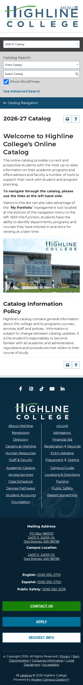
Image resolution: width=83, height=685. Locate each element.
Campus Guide (62, 468)
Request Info (41, 637)
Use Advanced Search (21, 91)
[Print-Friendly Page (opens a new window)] (67, 119)
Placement (54, 460)
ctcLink (62, 426)
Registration (53, 446)
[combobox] (41, 44)
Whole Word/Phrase (25, 81)
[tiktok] (41, 389)
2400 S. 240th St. (41, 538)
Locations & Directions (62, 475)
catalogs (26, 675)
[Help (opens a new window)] (75, 119)
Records (74, 446)
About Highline (20, 426)
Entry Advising (62, 453)
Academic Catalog (20, 468)
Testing (73, 460)
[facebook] (20, 389)
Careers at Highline (20, 446)
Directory (20, 439)
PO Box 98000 (42, 534)
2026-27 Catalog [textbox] (14, 44)
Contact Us (41, 606)
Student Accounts (21, 495)
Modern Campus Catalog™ (50, 679)
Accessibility (51, 665)
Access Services (20, 475)
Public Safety (62, 488)
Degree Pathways (20, 488)
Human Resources (21, 453)
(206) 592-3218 (54, 589)
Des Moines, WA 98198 (41, 542)
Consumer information (48, 660)
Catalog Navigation (23, 103)
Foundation (20, 502)
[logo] (42, 411)
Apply (41, 622)
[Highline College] (41, 16)
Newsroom (20, 433)
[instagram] (31, 389)
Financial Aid (62, 439)
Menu (67, 8)
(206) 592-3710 (49, 575)
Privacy (65, 656)
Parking (62, 481)
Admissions (62, 433)
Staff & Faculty (20, 460)
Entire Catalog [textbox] (13, 64)
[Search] (77, 74)
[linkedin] (62, 389)
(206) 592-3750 (49, 582)
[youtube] (52, 389)
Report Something (62, 495)
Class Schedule (20, 481)
